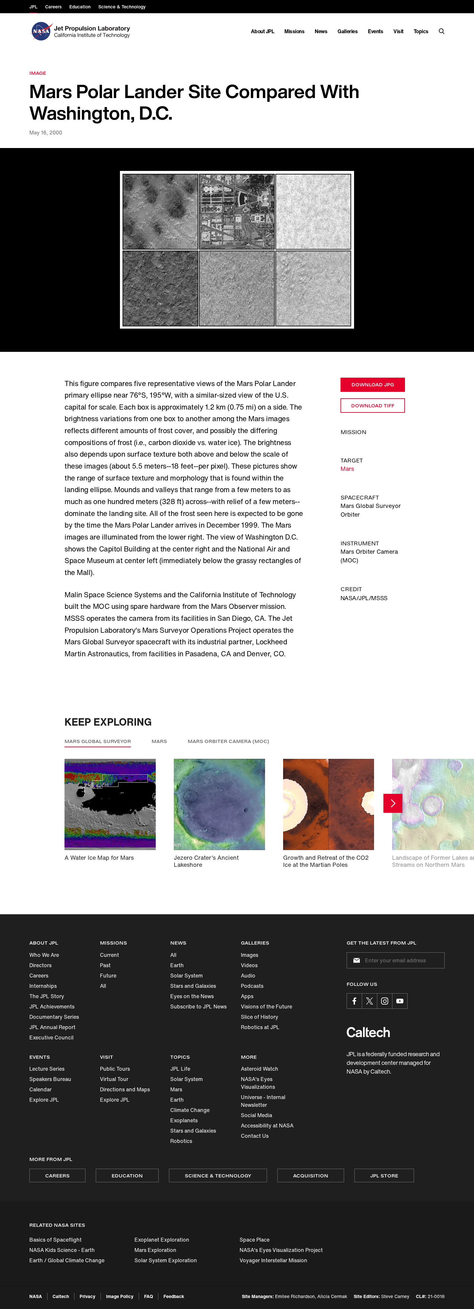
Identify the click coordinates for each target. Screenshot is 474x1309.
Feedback (173, 1296)
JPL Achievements (51, 1006)
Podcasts (252, 986)
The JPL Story (46, 996)
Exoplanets (184, 1120)
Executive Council (51, 1037)
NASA (35, 1296)
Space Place (255, 1240)
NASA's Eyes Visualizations (258, 1083)
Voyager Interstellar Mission (273, 1260)
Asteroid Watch (259, 1069)
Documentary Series (54, 1017)
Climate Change (190, 1110)
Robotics (181, 1141)
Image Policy (119, 1296)
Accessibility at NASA (267, 1125)
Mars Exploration (155, 1250)
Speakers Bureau (50, 1079)
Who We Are (44, 955)
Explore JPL (44, 1100)
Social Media (256, 1115)
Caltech (61, 1296)
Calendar (40, 1089)
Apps (247, 996)
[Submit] (355, 960)
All (103, 986)
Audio (248, 975)
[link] (237, 250)
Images (249, 955)
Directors (40, 965)
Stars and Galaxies (193, 986)
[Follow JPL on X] (369, 1001)
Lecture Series (46, 1069)
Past (105, 965)
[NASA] (41, 31)
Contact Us (255, 1136)
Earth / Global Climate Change (66, 1260)
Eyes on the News (192, 996)
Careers (38, 975)
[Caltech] (368, 1032)
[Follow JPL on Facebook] (354, 1001)
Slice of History (259, 1017)
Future (108, 975)
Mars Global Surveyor (97, 741)
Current (109, 955)
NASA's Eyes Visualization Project (281, 1250)
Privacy (87, 1296)
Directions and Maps (125, 1089)
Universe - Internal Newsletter (263, 1101)
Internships (43, 986)
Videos (249, 965)
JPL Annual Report (52, 1027)
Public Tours (115, 1069)
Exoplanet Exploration (161, 1240)
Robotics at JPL (260, 1027)
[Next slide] (392, 803)
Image (37, 73)
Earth (177, 965)
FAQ (148, 1296)
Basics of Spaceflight (55, 1240)
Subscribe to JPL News (198, 1006)
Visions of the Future (266, 1006)
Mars (347, 468)
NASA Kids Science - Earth (62, 1250)
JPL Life (180, 1069)
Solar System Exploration (165, 1260)
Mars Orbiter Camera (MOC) (228, 741)
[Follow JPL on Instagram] (384, 1001)
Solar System (186, 975)
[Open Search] (442, 31)
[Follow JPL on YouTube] (400, 1001)
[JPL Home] (93, 31)
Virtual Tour (114, 1079)
